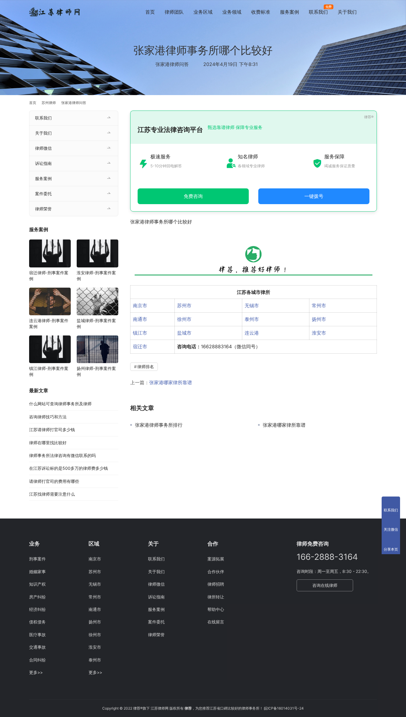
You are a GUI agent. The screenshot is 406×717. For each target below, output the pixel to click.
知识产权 (37, 584)
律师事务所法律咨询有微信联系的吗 (62, 455)
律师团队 (174, 12)
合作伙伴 (215, 571)
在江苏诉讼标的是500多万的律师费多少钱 (68, 468)
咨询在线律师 (324, 585)
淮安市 (319, 333)
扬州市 (319, 319)
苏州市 (184, 305)
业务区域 (203, 12)
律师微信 (43, 148)
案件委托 (43, 193)
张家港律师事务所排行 (158, 425)
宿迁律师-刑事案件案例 (48, 275)
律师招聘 (215, 584)
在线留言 (215, 621)
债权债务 (37, 621)
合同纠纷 (37, 659)
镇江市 (140, 333)
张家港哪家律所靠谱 (170, 382)
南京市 (140, 305)
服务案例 (289, 12)
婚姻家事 (37, 571)
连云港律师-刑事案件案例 (48, 323)
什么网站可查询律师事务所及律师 (60, 403)
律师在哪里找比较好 (48, 442)
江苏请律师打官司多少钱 (52, 429)
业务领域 (231, 12)
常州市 (319, 305)
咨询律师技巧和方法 (48, 416)
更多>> (36, 672)
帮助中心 (215, 609)
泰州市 (252, 319)
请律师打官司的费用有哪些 (54, 481)
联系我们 (318, 12)
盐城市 (184, 333)
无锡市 (252, 305)
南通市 (140, 319)
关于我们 (347, 12)
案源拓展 (215, 558)
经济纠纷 (37, 609)
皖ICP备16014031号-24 (284, 708)
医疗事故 (37, 634)
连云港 (252, 333)
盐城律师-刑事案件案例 (96, 323)
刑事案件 (37, 558)
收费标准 (260, 12)
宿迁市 (140, 346)
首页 (150, 12)
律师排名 (145, 366)
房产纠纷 (37, 596)
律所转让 (215, 596)
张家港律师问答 (172, 64)
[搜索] (374, 12)
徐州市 (184, 319)
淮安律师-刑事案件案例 (96, 275)
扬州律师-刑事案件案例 (96, 371)
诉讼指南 (43, 163)
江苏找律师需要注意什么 (52, 494)
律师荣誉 (43, 208)
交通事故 (37, 647)
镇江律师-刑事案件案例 (48, 371)
